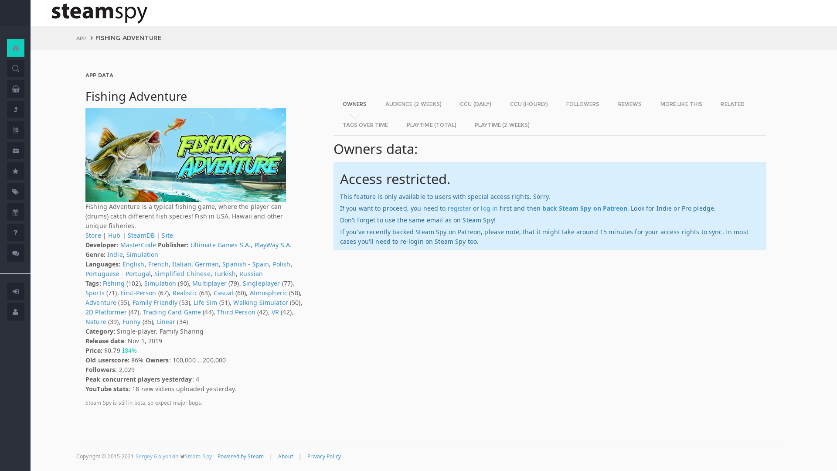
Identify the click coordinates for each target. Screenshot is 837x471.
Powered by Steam (241, 456)
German (207, 264)
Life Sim (205, 302)
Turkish (225, 274)
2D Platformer (106, 312)
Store (93, 235)
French (158, 264)
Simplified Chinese (182, 274)
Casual (224, 293)
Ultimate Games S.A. (221, 245)
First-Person (139, 293)
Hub (114, 235)
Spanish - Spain (245, 264)
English (133, 264)
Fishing (114, 283)
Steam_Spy (198, 456)
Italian (181, 264)
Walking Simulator (260, 302)
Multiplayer (209, 283)
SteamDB (141, 235)
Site (167, 235)
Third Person (236, 312)
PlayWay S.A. (273, 245)
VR (275, 312)
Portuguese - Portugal (118, 274)
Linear (166, 321)
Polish (282, 264)
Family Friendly (155, 302)
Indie (115, 254)
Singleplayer (261, 283)
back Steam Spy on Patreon (584, 208)
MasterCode (138, 245)
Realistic (185, 293)
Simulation (142, 254)
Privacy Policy (324, 456)
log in (489, 208)
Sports (95, 293)
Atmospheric (269, 293)
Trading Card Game (172, 312)
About (285, 456)
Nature (95, 321)
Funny (131, 321)
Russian (251, 274)
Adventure (100, 302)
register (459, 208)
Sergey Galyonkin (157, 456)
